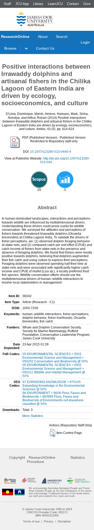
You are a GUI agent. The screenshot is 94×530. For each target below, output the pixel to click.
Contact (73, 4)
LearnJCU (55, 4)
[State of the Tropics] (78, 481)
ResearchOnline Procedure (41, 459)
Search (62, 36)
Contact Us (45, 48)
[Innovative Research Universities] (28, 481)
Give (86, 4)
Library (38, 4)
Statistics (77, 457)
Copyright (17, 457)
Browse (10, 48)
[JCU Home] (35, 18)
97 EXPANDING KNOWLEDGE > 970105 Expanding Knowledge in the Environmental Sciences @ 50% (53, 385)
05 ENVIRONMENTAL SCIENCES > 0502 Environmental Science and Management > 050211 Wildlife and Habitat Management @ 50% (53, 370)
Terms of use (31, 521)
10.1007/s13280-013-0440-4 (50, 152)
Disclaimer (64, 521)
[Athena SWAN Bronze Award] (10, 481)
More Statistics (32, 416)
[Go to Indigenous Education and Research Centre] (7, 492)
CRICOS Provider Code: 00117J (47, 512)
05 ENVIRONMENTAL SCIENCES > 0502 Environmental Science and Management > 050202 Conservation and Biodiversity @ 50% (55, 357)
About (43, 36)
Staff (7, 4)
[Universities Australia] (51, 481)
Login (85, 42)
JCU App (22, 4)
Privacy (49, 521)
